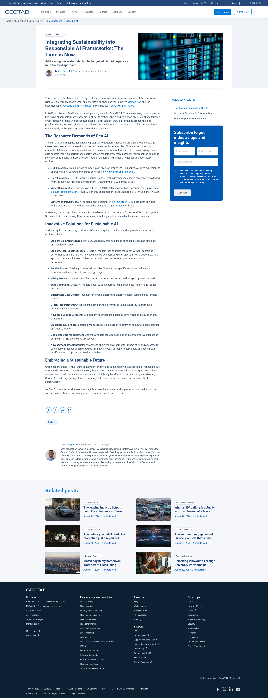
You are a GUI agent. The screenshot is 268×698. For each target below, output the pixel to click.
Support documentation (155, 640)
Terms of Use (144, 689)
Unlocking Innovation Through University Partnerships (194, 563)
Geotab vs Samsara (196, 642)
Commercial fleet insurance (92, 668)
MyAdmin (192, 633)
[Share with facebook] (49, 410)
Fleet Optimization (92, 529)
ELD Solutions (86, 637)
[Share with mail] (69, 410)
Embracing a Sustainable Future (190, 118)
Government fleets (34, 635)
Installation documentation (156, 644)
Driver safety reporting (90, 628)
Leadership (193, 615)
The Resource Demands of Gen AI (191, 108)
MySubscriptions (74, 689)
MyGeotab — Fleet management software (44, 606)
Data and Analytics (93, 502)
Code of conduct (205, 646)
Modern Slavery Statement (123, 689)
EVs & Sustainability (32, 21)
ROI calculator (140, 615)
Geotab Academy (152, 662)
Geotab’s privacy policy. (194, 182)
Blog (186, 3)
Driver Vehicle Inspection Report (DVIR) (97, 642)
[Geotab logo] (17, 12)
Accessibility (193, 628)
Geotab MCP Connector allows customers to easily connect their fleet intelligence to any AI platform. (49, 3)
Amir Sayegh (64, 71)
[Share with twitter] (55, 410)
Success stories (141, 610)
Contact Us (243, 11)
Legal (104, 689)
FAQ (136, 631)
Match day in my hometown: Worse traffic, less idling (102, 563)
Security (191, 624)
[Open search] (259, 12)
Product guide (150, 635)
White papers (140, 606)
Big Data (51, 422)
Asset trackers (32, 615)
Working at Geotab (184, 556)
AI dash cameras (33, 610)
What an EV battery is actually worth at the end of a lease (194, 509)
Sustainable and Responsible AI (62, 21)
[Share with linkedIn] (62, 410)
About (190, 601)
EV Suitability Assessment (91, 659)
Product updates (151, 653)
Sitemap (59, 689)
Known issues (140, 657)
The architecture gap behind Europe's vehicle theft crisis (193, 536)
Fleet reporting (86, 606)
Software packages (34, 619)
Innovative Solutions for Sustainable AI (193, 113)
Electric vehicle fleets (89, 664)
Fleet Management (184, 529)
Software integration (89, 651)
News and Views (195, 606)
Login (234, 3)
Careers (201, 610)
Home (8, 21)
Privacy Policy (33, 689)
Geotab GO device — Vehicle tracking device (45, 601)
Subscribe (182, 192)
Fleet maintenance (88, 619)
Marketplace (217, 3)
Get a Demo (223, 12)
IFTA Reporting (86, 646)
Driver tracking (86, 601)
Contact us (193, 637)
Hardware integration (89, 655)
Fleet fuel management (90, 615)
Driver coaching (87, 633)
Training (137, 619)
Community (199, 3)
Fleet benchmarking (89, 624)
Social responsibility (196, 619)
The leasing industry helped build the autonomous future (102, 509)
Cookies (47, 689)
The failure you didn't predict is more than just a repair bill (104, 536)
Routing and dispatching (91, 610)
